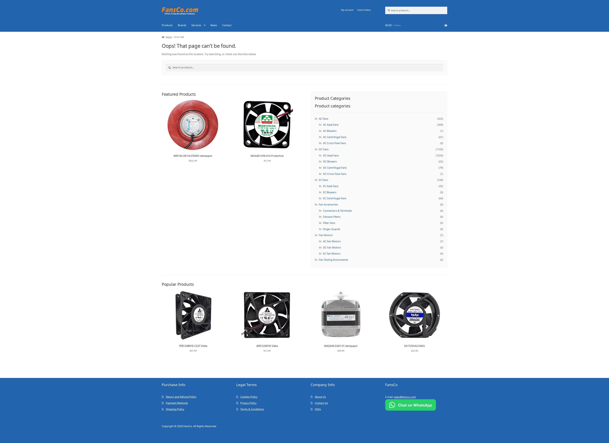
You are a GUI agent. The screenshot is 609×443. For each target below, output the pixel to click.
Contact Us (321, 403)
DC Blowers (330, 161)
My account (347, 9)
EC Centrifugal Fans (334, 198)
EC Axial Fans (330, 186)
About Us (320, 397)
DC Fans (324, 149)
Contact (227, 25)
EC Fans (323, 180)
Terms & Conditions (252, 409)
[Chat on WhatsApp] (416, 405)
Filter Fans (329, 223)
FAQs (318, 409)
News (213, 25)
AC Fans (323, 118)
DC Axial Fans (331, 155)
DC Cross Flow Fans (334, 174)
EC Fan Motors (332, 253)
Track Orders (364, 9)
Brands (182, 25)
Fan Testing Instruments (333, 259)
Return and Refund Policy (181, 397)
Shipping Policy (175, 409)
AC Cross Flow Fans (334, 143)
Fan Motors (326, 235)
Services (196, 25)
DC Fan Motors (332, 247)
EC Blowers (329, 192)
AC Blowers (330, 131)
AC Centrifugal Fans (335, 137)
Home (169, 37)
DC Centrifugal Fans (335, 167)
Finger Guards (331, 229)
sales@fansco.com (405, 397)
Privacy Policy (248, 403)
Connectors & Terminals (337, 210)
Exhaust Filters (332, 216)
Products (167, 25)
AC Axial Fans (331, 124)
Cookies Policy (248, 397)
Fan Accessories (328, 204)
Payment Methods (177, 403)
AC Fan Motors (332, 241)
